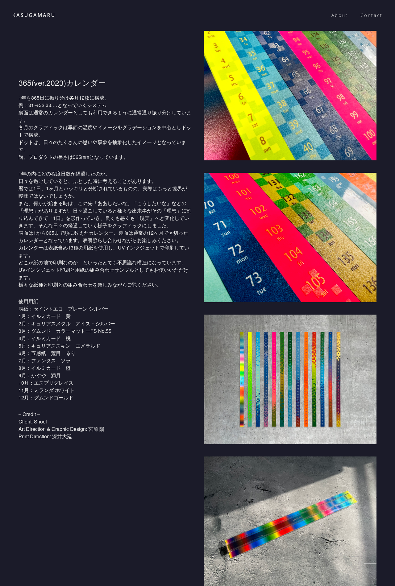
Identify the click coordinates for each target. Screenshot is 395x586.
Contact (371, 15)
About (339, 15)
